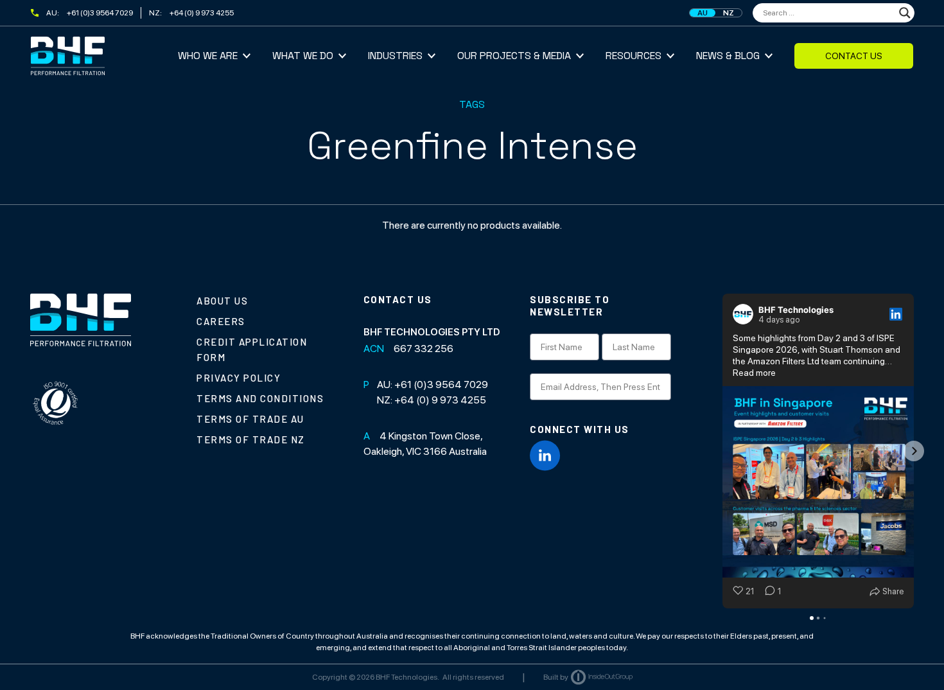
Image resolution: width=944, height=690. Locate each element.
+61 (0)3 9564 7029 (100, 12)
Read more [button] (754, 372)
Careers (221, 321)
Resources (633, 55)
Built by (555, 677)
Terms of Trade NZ (251, 439)
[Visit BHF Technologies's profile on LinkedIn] (745, 314)
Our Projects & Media (514, 55)
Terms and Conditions (260, 398)
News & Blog (728, 55)
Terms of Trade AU (250, 419)
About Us (222, 300)
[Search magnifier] (905, 13)
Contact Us (853, 56)
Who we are (208, 55)
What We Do (302, 55)
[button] (722, 451)
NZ (728, 13)
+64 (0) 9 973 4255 (202, 12)
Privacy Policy (239, 378)
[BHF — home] (104, 56)
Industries (395, 55)
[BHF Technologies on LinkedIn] (545, 455)
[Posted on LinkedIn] (896, 314)
